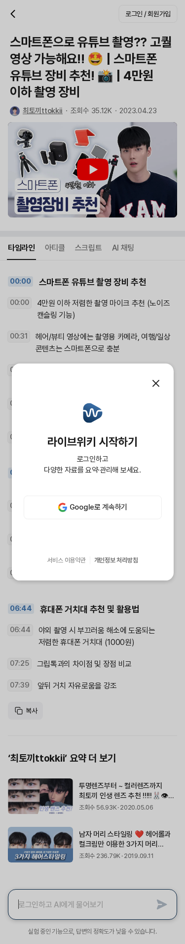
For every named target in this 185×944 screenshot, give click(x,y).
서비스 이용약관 (66, 560)
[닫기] (156, 383)
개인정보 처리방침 (116, 560)
